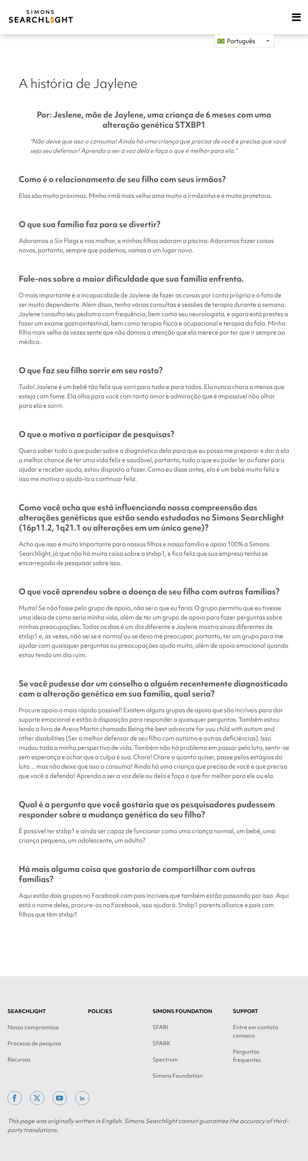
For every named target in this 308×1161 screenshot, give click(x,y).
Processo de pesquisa (34, 1043)
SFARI (160, 1027)
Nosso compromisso (33, 1027)
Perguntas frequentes (247, 1056)
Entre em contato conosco (255, 1031)
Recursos (19, 1059)
